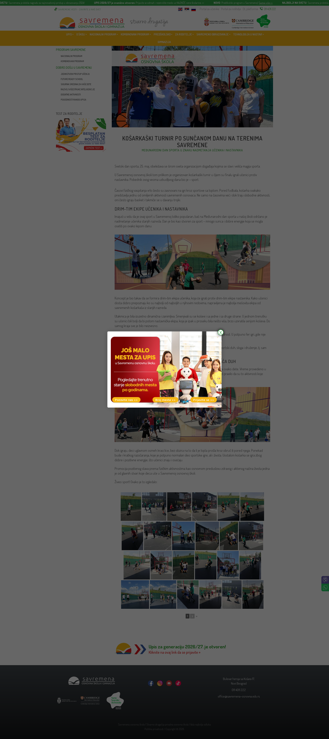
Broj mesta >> (165, 399)
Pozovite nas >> (126, 399)
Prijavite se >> (203, 399)
